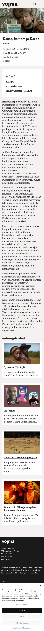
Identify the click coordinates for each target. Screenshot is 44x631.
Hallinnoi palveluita (21, 604)
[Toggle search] (35, 4)
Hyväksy (22, 610)
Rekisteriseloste (26, 628)
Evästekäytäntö (17, 628)
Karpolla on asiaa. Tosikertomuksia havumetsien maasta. (21, 310)
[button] (40, 585)
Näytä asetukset (22, 623)
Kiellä (22, 617)
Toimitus (5, 581)
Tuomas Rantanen (21, 49)
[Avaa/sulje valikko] (41, 4)
